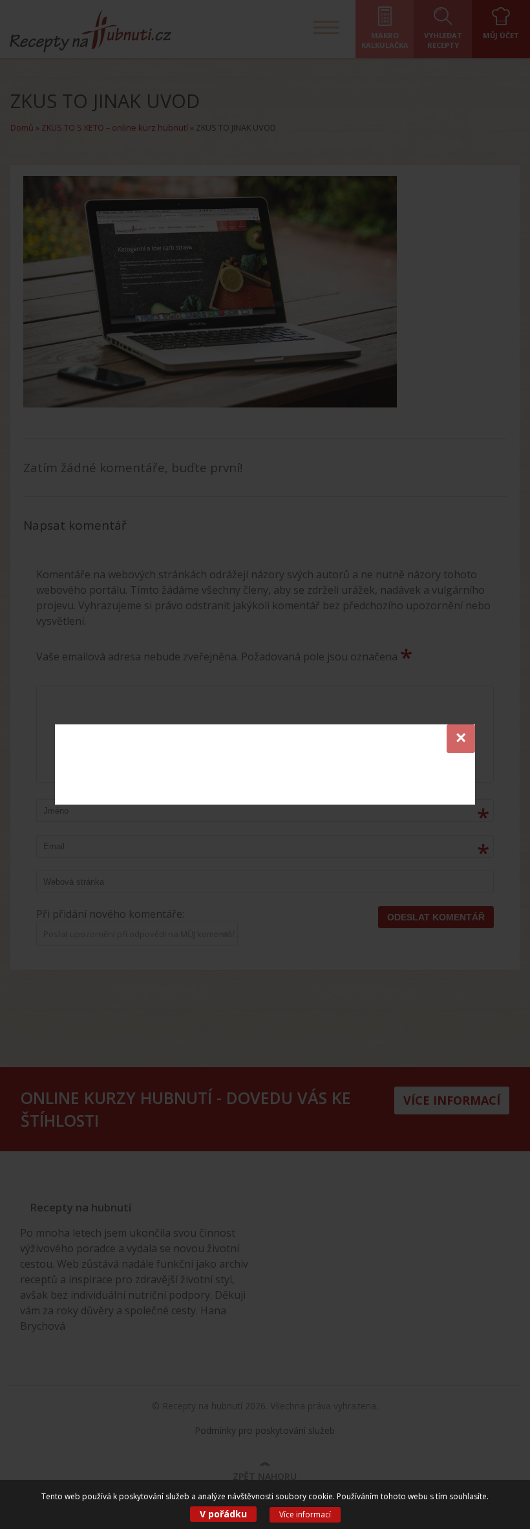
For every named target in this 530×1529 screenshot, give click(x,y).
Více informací (305, 1514)
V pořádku (223, 1514)
